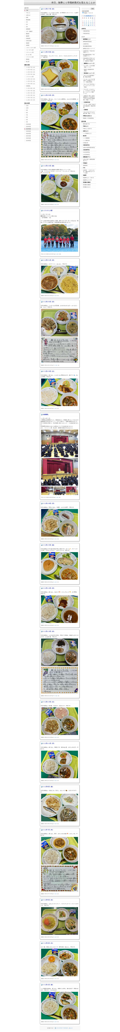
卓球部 (27, 45)
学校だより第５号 (87, 128)
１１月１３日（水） (31, 95)
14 (90, 22)
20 (88, 23)
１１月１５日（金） (31, 90)
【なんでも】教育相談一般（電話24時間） (89, 76)
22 (92, 23)
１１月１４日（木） (31, 93)
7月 (27, 115)
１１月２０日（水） (31, 81)
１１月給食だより (87, 133)
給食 (27, 17)
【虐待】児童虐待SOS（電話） (88, 70)
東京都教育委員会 (87, 46)
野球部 (27, 59)
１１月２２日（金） (31, 74)
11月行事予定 (86, 154)
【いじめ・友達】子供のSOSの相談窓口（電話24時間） (89, 106)
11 (84, 22)
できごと (28, 12)
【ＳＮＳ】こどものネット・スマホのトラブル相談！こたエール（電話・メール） (89, 91)
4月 (27, 122)
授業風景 (28, 29)
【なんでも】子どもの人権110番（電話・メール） (89, 112)
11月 (27, 105)
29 (92, 25)
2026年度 (28, 124)
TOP (27, 10)
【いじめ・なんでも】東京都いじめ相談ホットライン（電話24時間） (89, 81)
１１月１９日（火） (31, 83)
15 (92, 22)
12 (86, 22)
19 (86, 23)
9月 (27, 110)
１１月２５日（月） (31, 72)
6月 (27, 117)
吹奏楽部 (28, 38)
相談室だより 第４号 (88, 177)
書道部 (27, 36)
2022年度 (28, 133)
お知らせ (28, 15)
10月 (27, 108)
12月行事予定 (86, 152)
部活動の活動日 (87, 184)
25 (84, 25)
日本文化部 (28, 40)
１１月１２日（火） (31, 97)
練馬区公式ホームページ (89, 48)
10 (67, 1028)
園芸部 (27, 33)
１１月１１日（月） (31, 100)
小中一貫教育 (29, 31)
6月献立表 (85, 142)
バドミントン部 (29, 52)
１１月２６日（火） (31, 69)
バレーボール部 (29, 50)
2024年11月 (88, 16)
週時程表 (85, 165)
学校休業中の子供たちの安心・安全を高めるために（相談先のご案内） (89, 60)
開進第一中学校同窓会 (88, 118)
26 (86, 25)
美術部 (27, 43)
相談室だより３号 (87, 180)
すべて (91, 13)
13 (88, 22)
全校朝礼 (28, 86)
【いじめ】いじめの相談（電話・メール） (89, 66)
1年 (27, 22)
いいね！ (55, 45)
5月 (27, 119)
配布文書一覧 (86, 124)
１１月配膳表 (86, 138)
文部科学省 (85, 44)
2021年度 (28, 136)
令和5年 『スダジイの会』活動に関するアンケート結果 (89, 172)
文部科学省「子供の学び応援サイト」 (89, 51)
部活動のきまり (87, 187)
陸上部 (27, 61)
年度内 (85, 13)
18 (84, 23)
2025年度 (28, 126)
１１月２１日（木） (31, 79)
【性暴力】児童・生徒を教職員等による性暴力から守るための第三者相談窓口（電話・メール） (89, 98)
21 (90, 23)
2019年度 (28, 140)
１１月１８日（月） (31, 88)
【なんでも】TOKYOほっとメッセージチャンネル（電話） (89, 86)
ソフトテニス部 (29, 57)
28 (90, 25)
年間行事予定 (86, 33)
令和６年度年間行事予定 (89, 147)
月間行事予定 (86, 31)
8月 (27, 112)
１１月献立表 (86, 140)
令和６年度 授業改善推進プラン (89, 160)
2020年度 (28, 138)
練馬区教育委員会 (87, 41)
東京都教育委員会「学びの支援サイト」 (89, 55)
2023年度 (28, 131)
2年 (27, 24)
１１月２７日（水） (31, 67)
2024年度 (28, 129)
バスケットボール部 (31, 47)
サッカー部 (28, 54)
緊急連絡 (28, 19)
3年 (27, 26)
